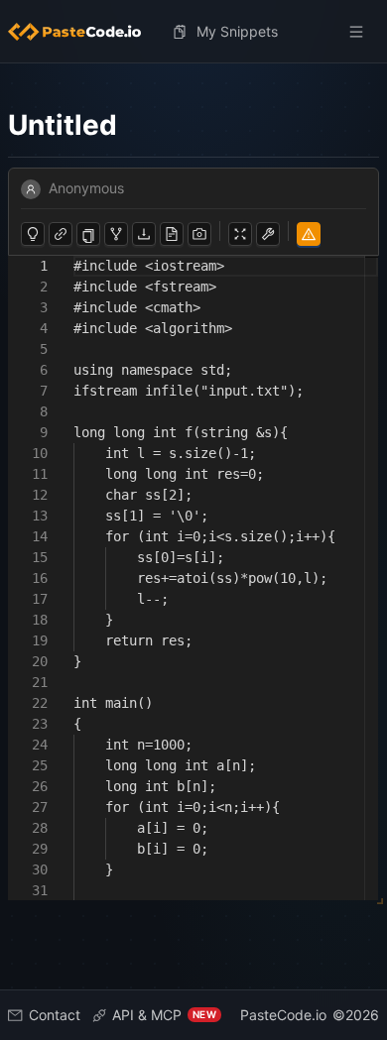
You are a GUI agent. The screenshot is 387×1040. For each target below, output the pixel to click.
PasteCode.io (283, 1014)
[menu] (193, 31)
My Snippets (237, 31)
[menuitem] (82, 31)
